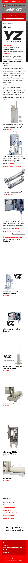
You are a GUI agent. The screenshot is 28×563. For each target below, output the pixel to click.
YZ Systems (6, 243)
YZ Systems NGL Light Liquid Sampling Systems (13, 367)
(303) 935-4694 (7, 1)
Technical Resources (8, 550)
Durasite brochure (8, 197)
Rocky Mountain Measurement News (12, 547)
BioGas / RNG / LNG (8, 518)
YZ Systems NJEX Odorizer (12, 404)
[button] (12, 15)
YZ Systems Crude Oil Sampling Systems (10, 293)
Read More (9, 129)
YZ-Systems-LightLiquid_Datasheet (12, 132)
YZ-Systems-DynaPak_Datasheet (11, 231)
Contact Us (6, 552)
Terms (4, 543)
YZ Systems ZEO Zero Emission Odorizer (11, 453)
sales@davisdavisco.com (18, 1)
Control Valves (7, 510)
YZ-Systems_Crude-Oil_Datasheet (12, 166)
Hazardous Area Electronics (10, 513)
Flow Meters (6, 505)
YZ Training (7, 478)
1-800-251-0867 (20, 557)
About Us (5, 545)
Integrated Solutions (8, 515)
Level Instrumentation (9, 507)
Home (4, 23)
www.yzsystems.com (8, 45)
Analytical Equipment (8, 502)
